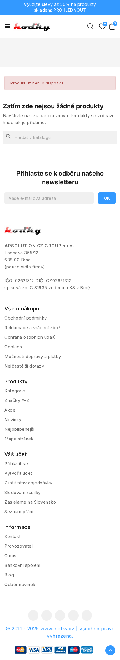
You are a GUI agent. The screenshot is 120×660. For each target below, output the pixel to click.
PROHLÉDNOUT (69, 10)
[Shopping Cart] (112, 26)
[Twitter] (46, 615)
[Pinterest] (87, 615)
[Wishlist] (102, 26)
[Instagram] (73, 615)
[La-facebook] (33, 615)
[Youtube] (60, 615)
